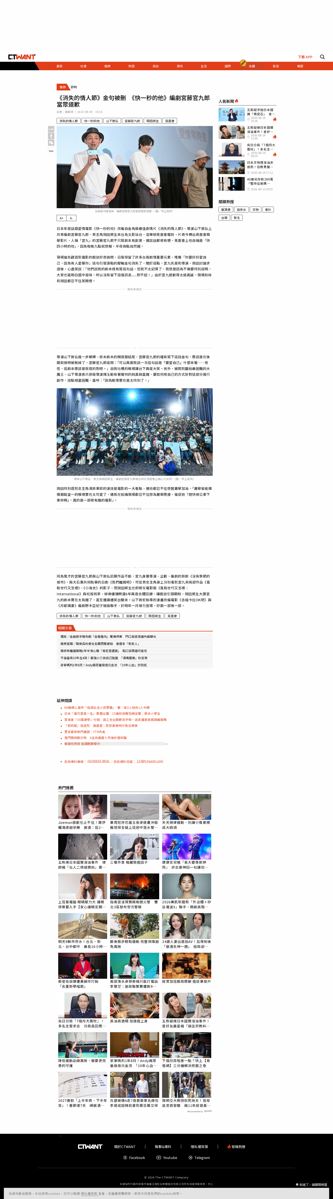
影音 (276, 66)
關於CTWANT (124, 1147)
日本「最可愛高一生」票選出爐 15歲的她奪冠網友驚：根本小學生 (112, 713)
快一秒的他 (92, 121)
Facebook (137, 1158)
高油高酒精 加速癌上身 (129, 1020)
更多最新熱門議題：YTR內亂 (84, 731)
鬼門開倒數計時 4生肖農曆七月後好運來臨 (95, 737)
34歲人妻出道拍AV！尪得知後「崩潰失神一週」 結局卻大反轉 (186, 944)
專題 (300, 66)
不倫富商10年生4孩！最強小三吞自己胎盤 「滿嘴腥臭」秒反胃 (104, 657)
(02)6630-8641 (98, 761)
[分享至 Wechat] (51, 142)
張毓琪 (69, 112)
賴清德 (225, 209)
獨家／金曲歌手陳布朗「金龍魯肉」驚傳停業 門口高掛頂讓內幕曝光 (108, 636)
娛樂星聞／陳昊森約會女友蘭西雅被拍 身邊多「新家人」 (101, 643)
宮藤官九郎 (132, 121)
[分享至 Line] (51, 129)
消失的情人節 (68, 121)
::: (61, 72)
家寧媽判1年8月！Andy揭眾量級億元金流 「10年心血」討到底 (104, 665)
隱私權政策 (89, 1193)
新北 (237, 217)
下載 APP (305, 57)
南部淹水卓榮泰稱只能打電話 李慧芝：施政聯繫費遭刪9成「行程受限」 (134, 984)
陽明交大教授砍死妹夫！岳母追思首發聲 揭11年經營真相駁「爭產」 (186, 1103)
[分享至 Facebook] (51, 136)
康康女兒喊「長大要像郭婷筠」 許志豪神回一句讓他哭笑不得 (185, 865)
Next (51, 150)
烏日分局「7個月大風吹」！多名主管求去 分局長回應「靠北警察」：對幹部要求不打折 (81, 1023)
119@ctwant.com (150, 761)
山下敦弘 (112, 121)
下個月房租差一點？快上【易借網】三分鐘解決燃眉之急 (186, 1063)
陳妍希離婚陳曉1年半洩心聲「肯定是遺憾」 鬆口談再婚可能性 (104, 650)
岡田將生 (152, 121)
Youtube (170, 1158)
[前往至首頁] (22, 56)
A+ (61, 218)
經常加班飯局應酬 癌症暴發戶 (186, 981)
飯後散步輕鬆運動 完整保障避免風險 (134, 944)
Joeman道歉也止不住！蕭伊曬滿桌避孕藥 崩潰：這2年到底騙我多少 (82, 825)
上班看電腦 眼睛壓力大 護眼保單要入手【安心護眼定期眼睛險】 (82, 904)
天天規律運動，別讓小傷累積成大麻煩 (186, 825)
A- (71, 218)
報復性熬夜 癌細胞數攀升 (82, 743)
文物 (255, 209)
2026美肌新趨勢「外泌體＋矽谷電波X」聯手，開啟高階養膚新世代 (186, 904)
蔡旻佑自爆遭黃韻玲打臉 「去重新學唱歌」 (80, 984)
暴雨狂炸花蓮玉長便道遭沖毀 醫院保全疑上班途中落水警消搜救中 (134, 825)
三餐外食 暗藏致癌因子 (129, 862)
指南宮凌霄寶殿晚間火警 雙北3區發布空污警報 (134, 904)
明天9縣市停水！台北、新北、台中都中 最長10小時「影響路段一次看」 (80, 944)
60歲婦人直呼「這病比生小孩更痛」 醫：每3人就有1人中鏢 (107, 707)
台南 (224, 217)
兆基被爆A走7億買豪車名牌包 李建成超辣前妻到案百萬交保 (134, 1103)
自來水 (241, 209)
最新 (59, 66)
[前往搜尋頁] (322, 57)
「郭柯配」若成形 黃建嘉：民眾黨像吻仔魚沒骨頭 (101, 725)
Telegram (202, 1158)
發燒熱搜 (238, 1147)
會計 (268, 209)
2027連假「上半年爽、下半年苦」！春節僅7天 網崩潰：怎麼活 (82, 1103)
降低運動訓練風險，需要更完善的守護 (82, 1063)
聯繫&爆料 (163, 1147)
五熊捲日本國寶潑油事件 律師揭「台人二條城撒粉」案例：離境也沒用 (82, 865)
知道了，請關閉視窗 (313, 1184)
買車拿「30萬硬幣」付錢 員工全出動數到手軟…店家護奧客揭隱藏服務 (115, 719)
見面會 (169, 121)
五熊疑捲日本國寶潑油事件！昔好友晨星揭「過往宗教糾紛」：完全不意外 (186, 1023)
